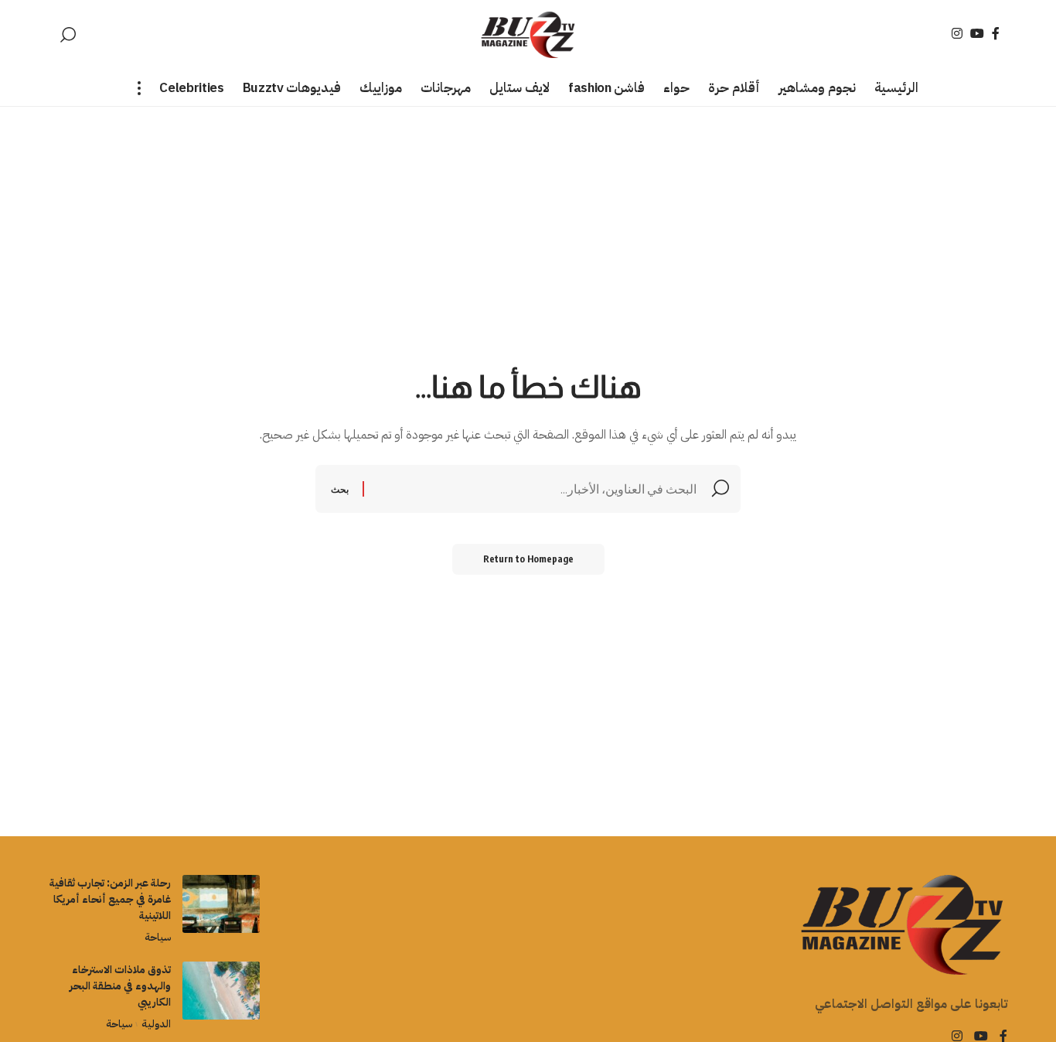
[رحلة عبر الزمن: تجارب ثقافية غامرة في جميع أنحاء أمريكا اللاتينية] (221, 904)
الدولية (155, 1023)
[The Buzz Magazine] (528, 35)
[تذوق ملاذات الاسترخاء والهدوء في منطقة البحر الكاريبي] (221, 991)
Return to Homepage (528, 559)
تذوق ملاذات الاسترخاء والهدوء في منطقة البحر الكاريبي (120, 986)
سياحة (158, 937)
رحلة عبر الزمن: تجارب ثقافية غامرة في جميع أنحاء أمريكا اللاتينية (110, 899)
